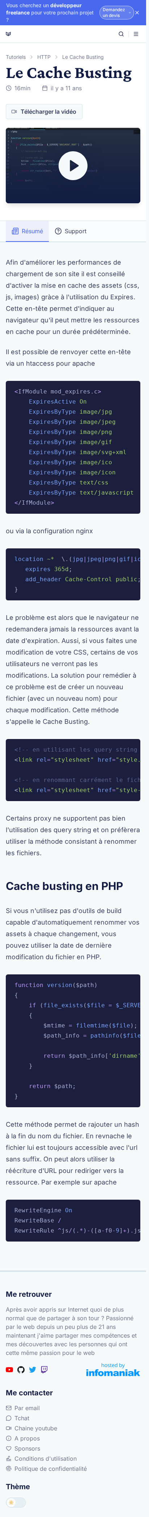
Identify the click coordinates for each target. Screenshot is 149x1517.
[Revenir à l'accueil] (8, 34)
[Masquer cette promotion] (137, 13)
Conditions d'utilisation (45, 1458)
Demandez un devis (114, 12)
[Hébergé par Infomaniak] (113, 1369)
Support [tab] (75, 231)
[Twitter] (32, 1369)
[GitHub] (21, 1369)
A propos (27, 1438)
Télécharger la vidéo (48, 111)
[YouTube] (9, 1369)
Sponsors (27, 1448)
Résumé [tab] (32, 231)
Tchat (21, 1418)
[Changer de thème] (16, 1503)
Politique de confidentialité (50, 1468)
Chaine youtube (35, 1428)
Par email (27, 1408)
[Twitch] (44, 1369)
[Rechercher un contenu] (121, 34)
